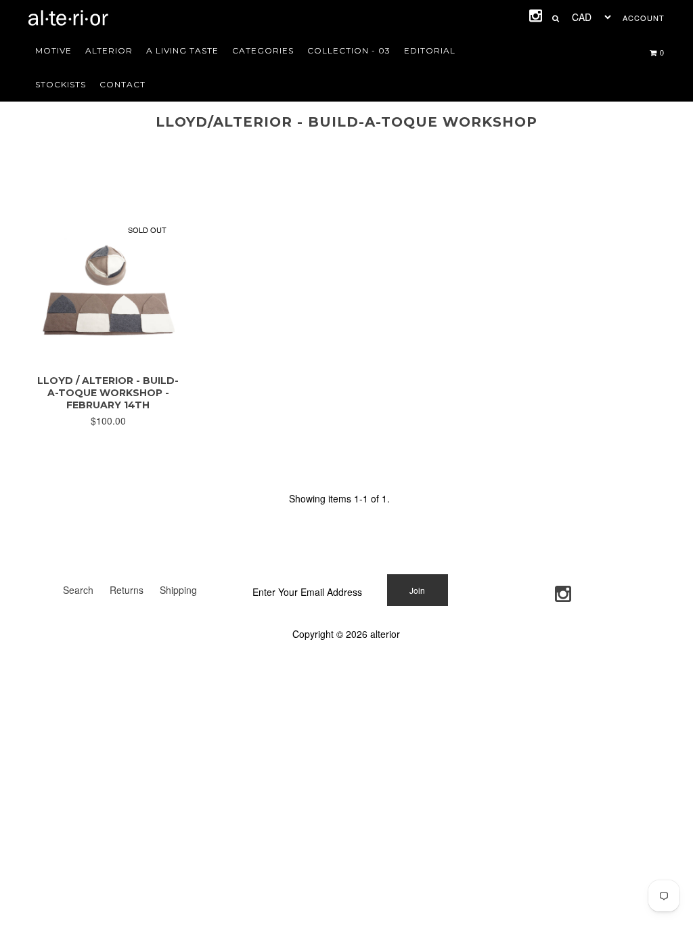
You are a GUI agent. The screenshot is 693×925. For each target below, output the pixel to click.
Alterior (109, 50)
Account (644, 17)
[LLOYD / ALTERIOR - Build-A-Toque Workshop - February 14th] (108, 356)
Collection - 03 (348, 50)
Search (78, 590)
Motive (53, 50)
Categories (263, 50)
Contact (122, 84)
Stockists (60, 84)
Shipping (178, 590)
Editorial (429, 50)
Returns (126, 590)
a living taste (182, 50)
